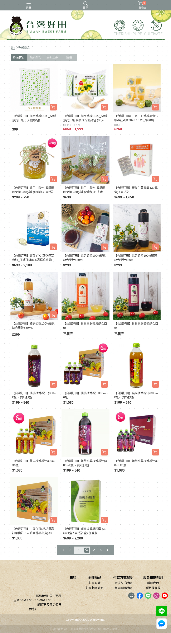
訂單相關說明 (94, 587)
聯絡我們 (153, 582)
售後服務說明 (123, 587)
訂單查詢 (95, 582)
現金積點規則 (153, 577)
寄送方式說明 (123, 582)
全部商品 (94, 577)
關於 (72, 577)
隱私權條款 (153, 587)
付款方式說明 (123, 577)
